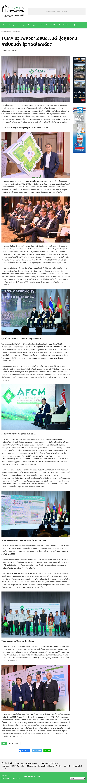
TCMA (17, 743)
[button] (75, 25)
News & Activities (13, 31)
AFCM (11, 743)
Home (3, 31)
